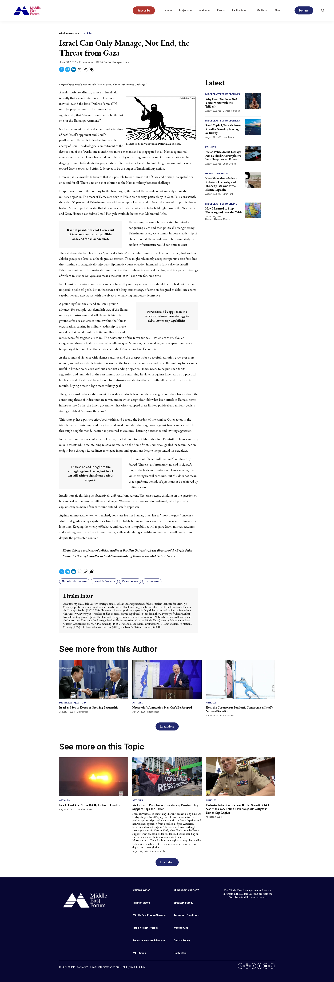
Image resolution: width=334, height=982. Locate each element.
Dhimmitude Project (217, 173)
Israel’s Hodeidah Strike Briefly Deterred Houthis (89, 805)
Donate (304, 10)
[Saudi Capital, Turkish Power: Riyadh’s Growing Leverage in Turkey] (253, 127)
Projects (184, 10)
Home (168, 10)
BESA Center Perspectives (112, 62)
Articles (88, 33)
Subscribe (143, 10)
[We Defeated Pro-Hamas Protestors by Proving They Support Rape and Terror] (166, 776)
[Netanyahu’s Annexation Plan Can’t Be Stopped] (166, 679)
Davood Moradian (231, 111)
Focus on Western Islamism (149, 940)
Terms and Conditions (187, 915)
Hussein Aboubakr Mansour (218, 219)
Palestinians (130, 581)
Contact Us (180, 953)
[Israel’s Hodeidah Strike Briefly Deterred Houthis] (93, 776)
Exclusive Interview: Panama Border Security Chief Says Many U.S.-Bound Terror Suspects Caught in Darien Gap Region (237, 808)
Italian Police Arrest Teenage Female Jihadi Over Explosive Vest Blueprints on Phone (223, 155)
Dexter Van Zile (157, 851)
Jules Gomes (229, 164)
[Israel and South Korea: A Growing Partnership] (93, 679)
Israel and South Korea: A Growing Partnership (88, 707)
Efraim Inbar (86, 62)
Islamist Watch (141, 902)
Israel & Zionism (104, 581)
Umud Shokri (229, 137)
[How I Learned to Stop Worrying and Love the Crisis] (253, 210)
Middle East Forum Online (221, 204)
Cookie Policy (182, 940)
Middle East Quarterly (72, 702)
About (278, 10)
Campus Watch (141, 890)
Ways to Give (181, 927)
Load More (167, 726)
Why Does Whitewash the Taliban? (221, 102)
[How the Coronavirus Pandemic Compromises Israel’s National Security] (240, 679)
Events (221, 10)
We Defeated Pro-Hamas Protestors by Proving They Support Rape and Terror (165, 807)
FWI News (210, 147)
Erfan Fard (228, 194)
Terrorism (152, 581)
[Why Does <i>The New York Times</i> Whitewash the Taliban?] (253, 101)
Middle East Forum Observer (222, 94)
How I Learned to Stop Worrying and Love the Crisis (223, 210)
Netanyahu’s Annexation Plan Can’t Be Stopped (162, 707)
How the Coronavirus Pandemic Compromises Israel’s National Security (239, 709)
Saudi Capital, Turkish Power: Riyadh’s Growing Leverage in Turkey (223, 129)
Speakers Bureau (183, 902)
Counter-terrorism (74, 581)
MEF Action (139, 953)
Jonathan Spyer (84, 809)
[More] (190, 10)
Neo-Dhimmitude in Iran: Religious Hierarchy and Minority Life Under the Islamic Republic (221, 184)
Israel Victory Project (145, 927)
